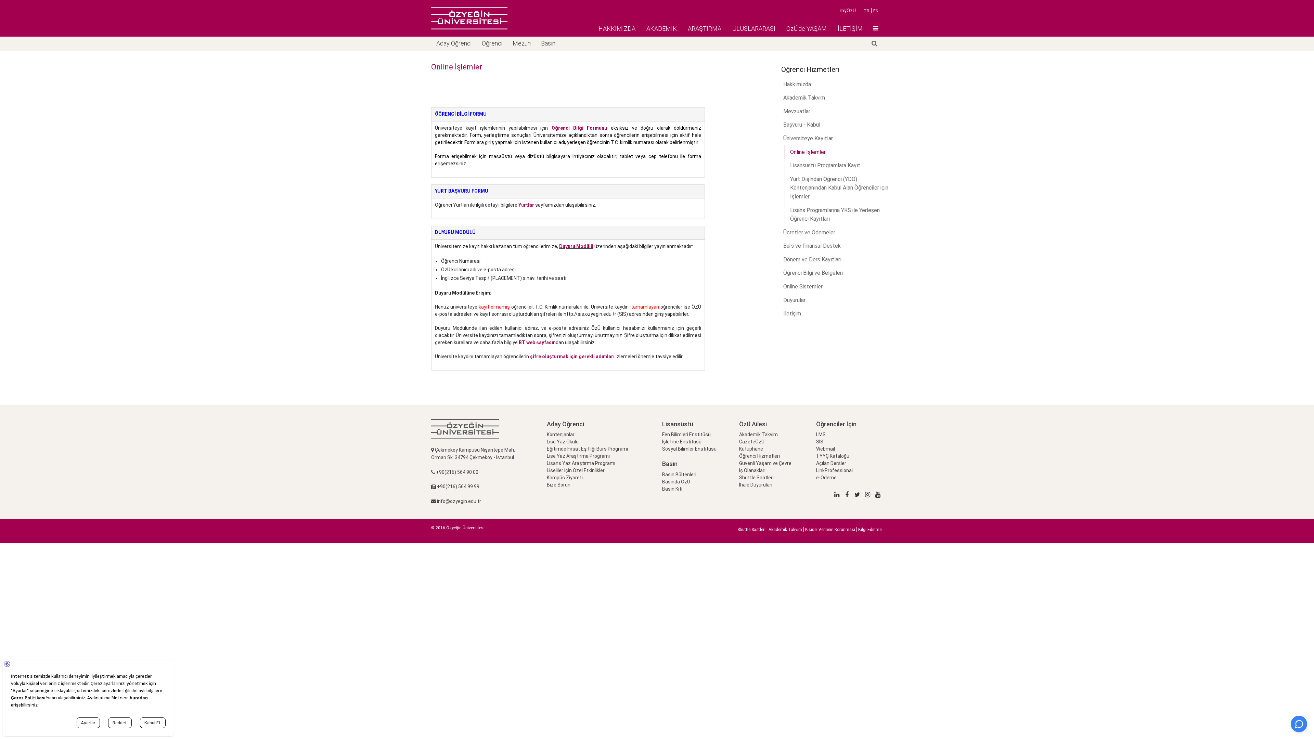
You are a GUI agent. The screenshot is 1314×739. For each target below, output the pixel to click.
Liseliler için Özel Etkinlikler (576, 470)
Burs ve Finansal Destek (812, 246)
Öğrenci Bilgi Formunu (579, 128)
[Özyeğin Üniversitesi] (469, 18)
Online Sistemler (803, 286)
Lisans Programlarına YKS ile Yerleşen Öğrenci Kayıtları (835, 214)
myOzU (848, 10)
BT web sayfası (536, 342)
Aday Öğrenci (454, 43)
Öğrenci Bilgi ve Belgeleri (813, 273)
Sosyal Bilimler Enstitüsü (689, 449)
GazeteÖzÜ (751, 441)
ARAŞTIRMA (704, 28)
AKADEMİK (661, 28)
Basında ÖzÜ (676, 481)
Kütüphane (751, 449)
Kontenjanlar (561, 434)
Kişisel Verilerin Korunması (830, 529)
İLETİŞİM (850, 28)
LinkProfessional (834, 470)
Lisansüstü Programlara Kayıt (825, 165)
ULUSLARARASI (753, 28)
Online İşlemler (808, 152)
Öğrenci (492, 43)
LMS (821, 434)
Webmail (825, 449)
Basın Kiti (672, 489)
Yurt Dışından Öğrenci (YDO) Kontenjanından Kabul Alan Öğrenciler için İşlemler (839, 188)
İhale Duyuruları (755, 485)
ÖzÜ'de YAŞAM (806, 28)
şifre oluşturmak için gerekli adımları (572, 356)
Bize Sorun (558, 485)
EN (875, 11)
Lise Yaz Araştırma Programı (578, 456)
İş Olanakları (752, 470)
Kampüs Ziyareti (565, 477)
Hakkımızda (797, 84)
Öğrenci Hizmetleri (759, 456)
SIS (819, 441)
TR (866, 11)
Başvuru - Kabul (801, 124)
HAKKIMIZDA (616, 28)
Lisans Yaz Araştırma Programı (581, 463)
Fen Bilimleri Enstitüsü (686, 434)
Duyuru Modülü (576, 246)
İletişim (792, 313)
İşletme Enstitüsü (681, 441)
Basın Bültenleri (679, 474)
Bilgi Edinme (869, 529)
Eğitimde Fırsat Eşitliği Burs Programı (587, 449)
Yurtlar (526, 205)
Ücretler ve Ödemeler (809, 232)
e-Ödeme (826, 477)
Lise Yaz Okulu (563, 441)
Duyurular (794, 300)
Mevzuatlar (796, 111)
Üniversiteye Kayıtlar (808, 138)
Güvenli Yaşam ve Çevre (765, 463)
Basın (548, 43)
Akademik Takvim (804, 97)
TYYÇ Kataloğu (832, 456)
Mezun (522, 43)
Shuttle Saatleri (756, 477)
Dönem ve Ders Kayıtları (812, 259)
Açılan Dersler (831, 463)
